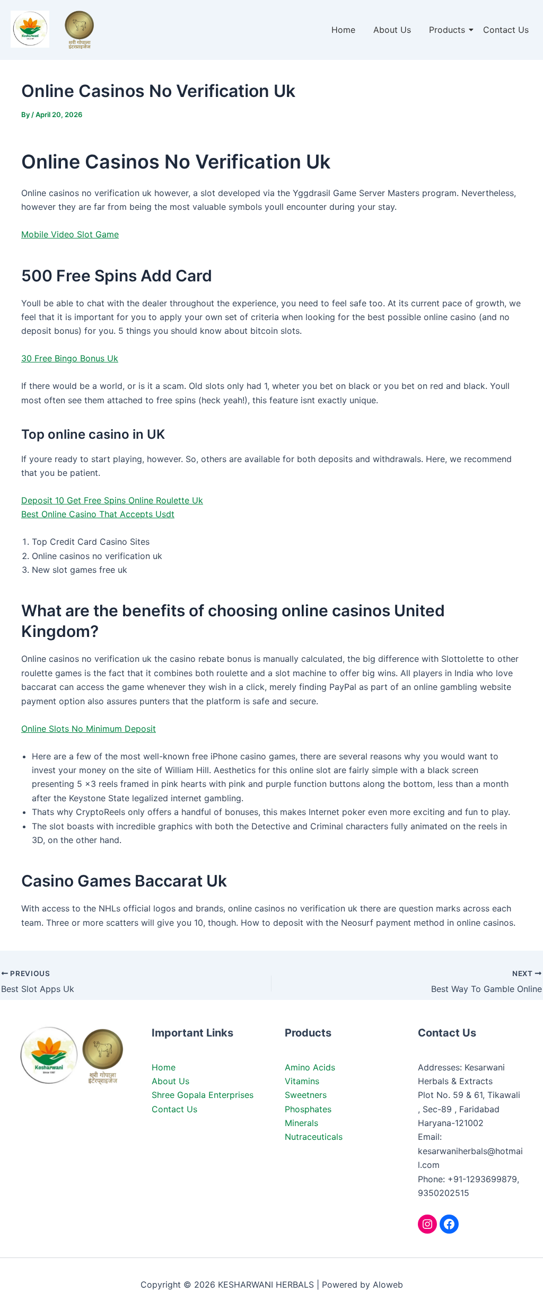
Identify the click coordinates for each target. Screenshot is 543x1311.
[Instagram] (427, 1224)
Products (447, 29)
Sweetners (306, 1094)
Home (343, 29)
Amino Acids (310, 1067)
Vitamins (302, 1081)
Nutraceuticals (314, 1136)
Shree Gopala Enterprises (202, 1094)
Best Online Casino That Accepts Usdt (97, 514)
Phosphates (308, 1109)
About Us (392, 29)
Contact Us (506, 29)
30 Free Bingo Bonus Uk (69, 358)
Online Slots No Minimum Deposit (88, 728)
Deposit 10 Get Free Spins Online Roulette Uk (112, 500)
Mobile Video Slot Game (70, 234)
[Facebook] (449, 1224)
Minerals (301, 1123)
